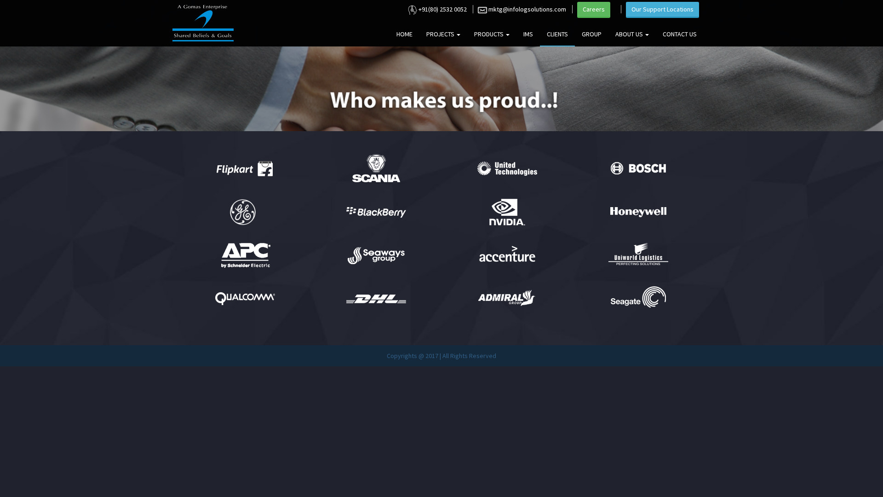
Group (592, 34)
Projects (441, 34)
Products (489, 34)
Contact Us (680, 34)
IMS (528, 34)
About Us (629, 34)
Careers (594, 9)
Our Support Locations (662, 9)
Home (404, 34)
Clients (557, 34)
